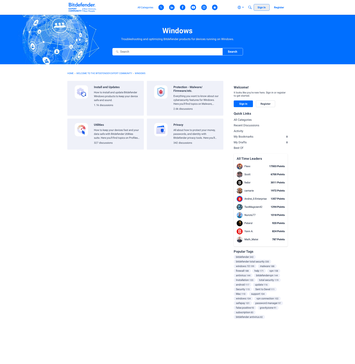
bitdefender (244, 256)
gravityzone (268, 307)
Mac (240, 293)
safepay (243, 303)
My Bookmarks (261, 136)
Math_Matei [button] (251, 239)
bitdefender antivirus (249, 316)
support (258, 293)
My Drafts (261, 142)
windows (243, 298)
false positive (245, 307)
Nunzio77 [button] (250, 214)
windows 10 (245, 266)
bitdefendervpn (267, 275)
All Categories (243, 120)
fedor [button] (247, 182)
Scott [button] (247, 174)
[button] (240, 166)
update (261, 284)
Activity (238, 131)
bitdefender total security (252, 261)
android (242, 284)
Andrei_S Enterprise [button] (255, 198)
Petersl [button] (248, 223)
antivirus (243, 275)
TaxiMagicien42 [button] (253, 206)
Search (232, 51)
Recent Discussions (246, 125)
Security (243, 289)
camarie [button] (249, 190)
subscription (244, 312)
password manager (268, 303)
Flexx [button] (247, 166)
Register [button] (266, 103)
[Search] (250, 7)
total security (268, 279)
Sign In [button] (243, 103)
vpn (273, 270)
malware (267, 266)
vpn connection (267, 298)
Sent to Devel (265, 289)
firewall (242, 270)
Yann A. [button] (248, 231)
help (259, 270)
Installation (244, 279)
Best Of (238, 148)
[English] (82, 7)
